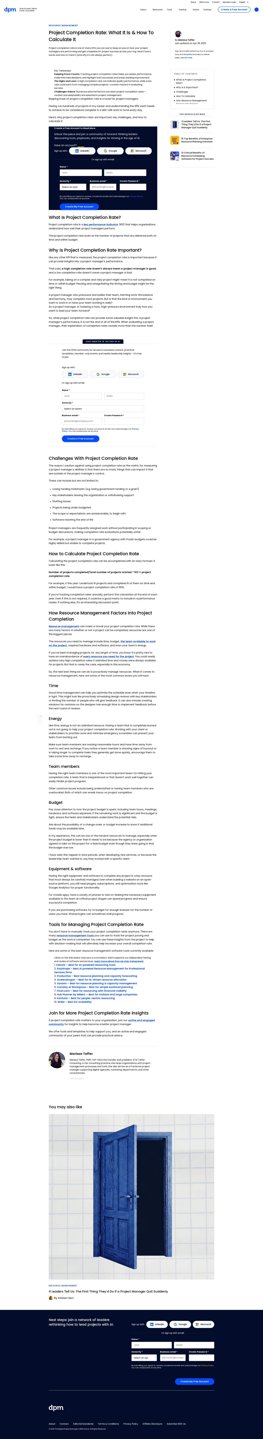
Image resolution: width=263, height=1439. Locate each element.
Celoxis (60, 965)
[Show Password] (145, 187)
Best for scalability (80, 1002)
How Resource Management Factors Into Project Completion (191, 103)
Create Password (129, 181)
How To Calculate (185, 96)
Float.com (63, 990)
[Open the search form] (257, 10)
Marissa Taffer (81, 1054)
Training (182, 9)
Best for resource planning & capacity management (103, 983)
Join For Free (186, 58)
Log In (81, 145)
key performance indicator (101, 224)
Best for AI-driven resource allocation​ (102, 979)
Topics (143, 9)
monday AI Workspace (71, 987)
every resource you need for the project (108, 656)
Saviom (62, 983)
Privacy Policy (136, 196)
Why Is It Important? (187, 87)
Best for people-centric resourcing (93, 998)
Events (196, 9)
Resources (158, 9)
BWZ (81, 1429)
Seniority (65, 181)
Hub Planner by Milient (71, 994)
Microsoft (141, 151)
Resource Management (63, 25)
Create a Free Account (234, 9)
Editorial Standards (83, 1424)
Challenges (182, 92)
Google (113, 151)
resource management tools (75, 935)
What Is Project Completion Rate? (191, 81)
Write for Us (204, 2)
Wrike (61, 1002)
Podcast (207, 9)
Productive (64, 976)
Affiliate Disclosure (152, 1424)
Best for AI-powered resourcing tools (91, 965)
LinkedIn (84, 151)
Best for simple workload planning (111, 987)
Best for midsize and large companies (113, 994)
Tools (169, 9)
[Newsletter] (40, 717)
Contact (216, 2)
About (193, 2)
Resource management (64, 626)
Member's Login (229, 2)
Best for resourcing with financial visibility (100, 990)
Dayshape (63, 968)
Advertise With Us (176, 1424)
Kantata (62, 998)
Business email (98, 181)
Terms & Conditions (108, 1424)
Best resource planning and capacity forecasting (105, 976)
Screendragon (66, 979)
